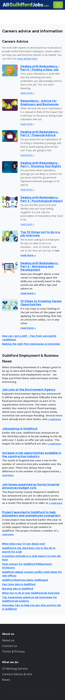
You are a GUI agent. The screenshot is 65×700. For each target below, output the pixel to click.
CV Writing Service (15, 669)
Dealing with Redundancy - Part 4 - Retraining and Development (39, 266)
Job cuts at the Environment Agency (28, 389)
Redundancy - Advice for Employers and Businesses (39, 102)
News (6, 680)
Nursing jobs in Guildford (17, 588)
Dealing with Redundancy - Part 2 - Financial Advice (39, 133)
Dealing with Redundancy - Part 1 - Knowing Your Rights (40, 164)
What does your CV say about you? (23, 543)
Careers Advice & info (17, 674)
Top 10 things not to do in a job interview (40, 233)
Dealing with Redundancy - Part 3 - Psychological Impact (41, 198)
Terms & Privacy (13, 651)
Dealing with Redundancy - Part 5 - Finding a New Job (39, 67)
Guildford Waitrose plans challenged (25, 580)
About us (8, 640)
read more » (27, 93)
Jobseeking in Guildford (19, 428)
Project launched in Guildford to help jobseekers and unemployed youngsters (31, 513)
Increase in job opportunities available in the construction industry (31, 454)
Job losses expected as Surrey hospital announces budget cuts (30, 486)
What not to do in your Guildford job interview (31, 593)
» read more (54, 419)
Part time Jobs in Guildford (18, 584)
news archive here (27, 58)
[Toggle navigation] (58, 4)
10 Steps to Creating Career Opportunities (41, 302)
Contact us (9, 646)
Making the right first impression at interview (31, 343)
